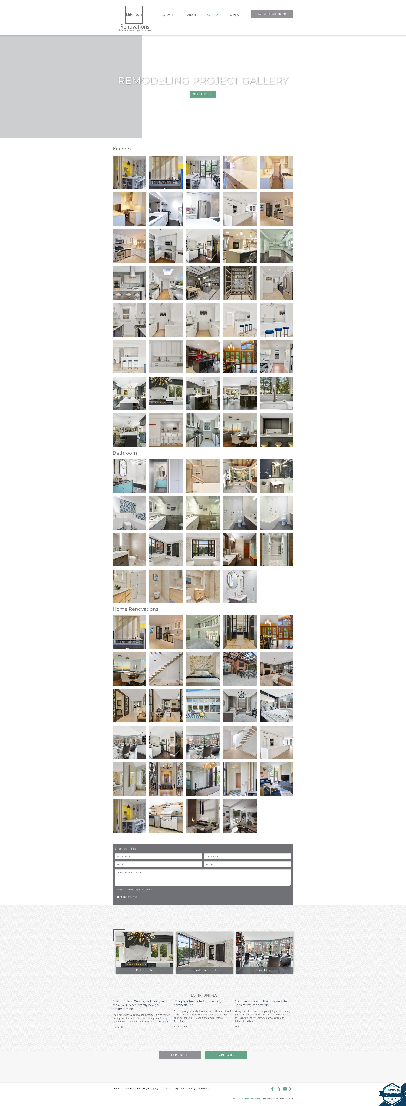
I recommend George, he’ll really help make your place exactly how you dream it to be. (140, 1005)
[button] (170, 15)
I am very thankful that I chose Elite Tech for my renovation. (261, 1003)
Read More (163, 1021)
